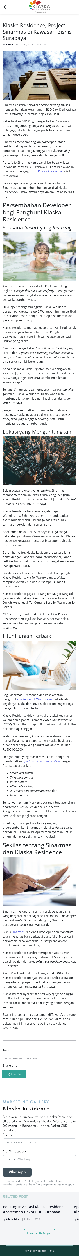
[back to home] (6, 7)
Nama (8, 1134)
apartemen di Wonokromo (35, 699)
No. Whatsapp (14, 1151)
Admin (10, 44)
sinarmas (32, 1057)
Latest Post (41, 44)
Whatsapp (17, 1172)
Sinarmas (18, 932)
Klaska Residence (50, 171)
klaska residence (13, 1057)
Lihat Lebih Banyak (39, 1233)
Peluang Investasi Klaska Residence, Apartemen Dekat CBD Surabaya (35, 1209)
